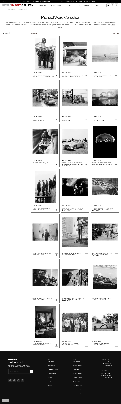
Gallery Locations (77, 373)
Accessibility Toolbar (78, 393)
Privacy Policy (76, 381)
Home (10, 9)
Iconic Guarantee (77, 365)
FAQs (49, 381)
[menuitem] (98, 5)
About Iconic (76, 361)
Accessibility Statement (79, 389)
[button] (116, 33)
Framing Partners (77, 377)
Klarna (50, 385)
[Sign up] (31, 371)
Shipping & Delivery (53, 369)
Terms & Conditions (78, 385)
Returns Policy (52, 373)
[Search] (108, 5)
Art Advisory (51, 365)
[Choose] (56, 75)
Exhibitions (76, 369)
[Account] (112, 5)
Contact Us (51, 377)
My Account (51, 361)
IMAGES (29, 395)
